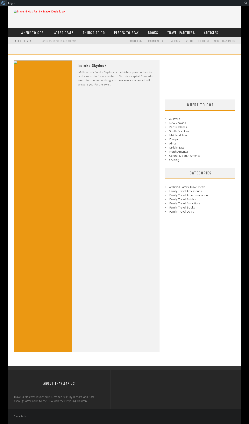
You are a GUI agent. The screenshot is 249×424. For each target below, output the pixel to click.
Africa (172, 143)
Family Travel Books (182, 207)
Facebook (175, 40)
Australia (174, 119)
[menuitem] (3, 3)
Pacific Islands (178, 127)
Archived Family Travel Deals (187, 187)
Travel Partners (181, 32)
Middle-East (176, 147)
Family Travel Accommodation (188, 195)
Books (153, 32)
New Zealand (177, 123)
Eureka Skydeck (92, 65)
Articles (211, 32)
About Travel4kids (224, 40)
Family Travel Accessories (185, 191)
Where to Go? (32, 32)
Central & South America (184, 155)
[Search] (236, 32)
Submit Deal (137, 40)
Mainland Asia (178, 135)
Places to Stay (126, 32)
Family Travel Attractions (185, 203)
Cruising (174, 160)
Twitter (189, 40)
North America (178, 151)
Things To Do (94, 32)
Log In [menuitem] (12, 3)
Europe (173, 139)
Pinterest (203, 40)
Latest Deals (63, 32)
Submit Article (156, 40)
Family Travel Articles (182, 199)
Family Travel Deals (181, 211)
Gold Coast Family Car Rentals (59, 41)
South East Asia (179, 131)
